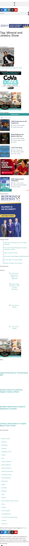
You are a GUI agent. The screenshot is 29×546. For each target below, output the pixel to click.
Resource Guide (5, 438)
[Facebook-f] (2, 10)
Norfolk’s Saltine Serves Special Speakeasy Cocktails (12, 408)
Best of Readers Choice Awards (9, 501)
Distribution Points (6, 451)
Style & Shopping (6, 478)
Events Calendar (5, 510)
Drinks (3, 504)
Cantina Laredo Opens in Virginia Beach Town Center (13, 425)
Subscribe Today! (17, 68)
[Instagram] (12, 10)
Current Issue (3, 68)
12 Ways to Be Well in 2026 (10, 253)
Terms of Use (7, 529)
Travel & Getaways (6, 461)
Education (4, 487)
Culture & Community (7, 471)
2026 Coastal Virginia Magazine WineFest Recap (16, 256)
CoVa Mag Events (6, 514)
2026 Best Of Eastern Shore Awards (12, 263)
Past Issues (10, 68)
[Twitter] (5, 10)
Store (2, 458)
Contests (3, 520)
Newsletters (4, 445)
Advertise (4, 448)
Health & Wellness (6, 465)
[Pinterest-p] (9, 10)
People (3, 484)
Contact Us (4, 523)
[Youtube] (16, 10)
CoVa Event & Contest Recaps (9, 517)
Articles (3, 455)
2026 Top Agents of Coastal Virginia (12, 259)
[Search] (28, 13)
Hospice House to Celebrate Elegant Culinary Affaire (11, 391)
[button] (14, 3)
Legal (2, 494)
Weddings (4, 491)
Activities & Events (6, 474)
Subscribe (4, 442)
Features (3, 497)
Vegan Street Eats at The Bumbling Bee (14, 374)
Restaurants (4, 481)
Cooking (3, 507)
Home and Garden (6, 468)
